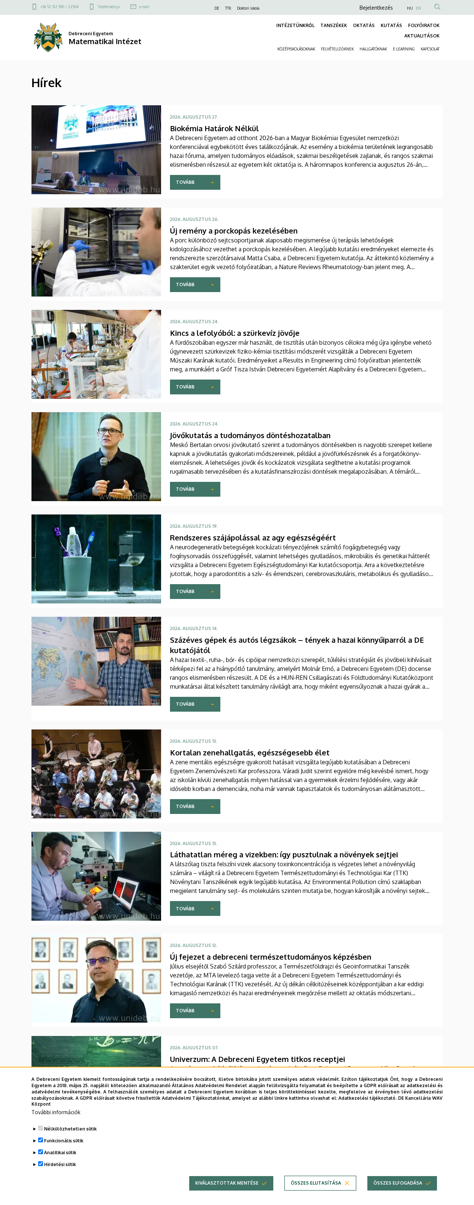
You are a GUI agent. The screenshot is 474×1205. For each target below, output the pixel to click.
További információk (55, 1112)
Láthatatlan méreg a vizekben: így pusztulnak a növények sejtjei (284, 854)
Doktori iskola (248, 8)
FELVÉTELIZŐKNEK (337, 49)
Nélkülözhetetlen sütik (70, 1129)
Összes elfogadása (397, 1183)
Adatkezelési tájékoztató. (367, 1097)
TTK (228, 8)
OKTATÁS (364, 25)
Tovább (185, 182)
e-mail (144, 6)
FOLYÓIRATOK (424, 25)
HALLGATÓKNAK (373, 49)
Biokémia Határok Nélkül (214, 128)
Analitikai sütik (60, 1152)
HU (410, 8)
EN (418, 8)
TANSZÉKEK (333, 25)
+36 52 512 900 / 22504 (59, 6)
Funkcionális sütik (63, 1140)
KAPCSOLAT (430, 49)
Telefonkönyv (109, 6)
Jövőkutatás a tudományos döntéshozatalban (250, 435)
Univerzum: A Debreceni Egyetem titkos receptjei (257, 1059)
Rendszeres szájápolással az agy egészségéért (253, 537)
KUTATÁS (391, 25)
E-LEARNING (404, 49)
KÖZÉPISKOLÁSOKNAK (296, 49)
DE (216, 8)
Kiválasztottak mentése (226, 1183)
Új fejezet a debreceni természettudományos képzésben (270, 956)
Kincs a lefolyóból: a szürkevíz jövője (235, 333)
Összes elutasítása (316, 1183)
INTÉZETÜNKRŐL (295, 25)
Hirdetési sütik (60, 1164)
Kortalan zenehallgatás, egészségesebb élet (250, 752)
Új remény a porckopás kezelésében (234, 230)
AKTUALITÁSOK (422, 36)
